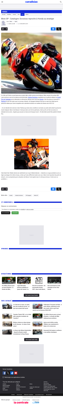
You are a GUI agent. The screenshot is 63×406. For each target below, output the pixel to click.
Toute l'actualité (6, 301)
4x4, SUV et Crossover (21, 386)
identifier (23, 209)
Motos (31, 384)
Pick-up (17, 388)
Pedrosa (3, 101)
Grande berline (6, 386)
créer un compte (29, 209)
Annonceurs (19, 394)
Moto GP (36, 195)
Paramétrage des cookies (49, 389)
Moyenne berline (6, 385)
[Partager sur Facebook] (53, 28)
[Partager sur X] (59, 28)
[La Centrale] (21, 404)
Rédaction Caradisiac (28, 394)
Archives (45, 381)
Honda (4, 11)
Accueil (3, 14)
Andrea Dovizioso (33, 97)
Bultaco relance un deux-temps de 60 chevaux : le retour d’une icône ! (21, 324)
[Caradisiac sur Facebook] (4, 373)
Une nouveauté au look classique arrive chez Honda (53, 287)
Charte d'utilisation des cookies (50, 387)
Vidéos (26, 14)
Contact (13, 394)
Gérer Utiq (46, 390)
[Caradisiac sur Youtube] (15, 373)
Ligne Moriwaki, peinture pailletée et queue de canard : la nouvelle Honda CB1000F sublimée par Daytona (23, 287)
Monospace (5, 389)
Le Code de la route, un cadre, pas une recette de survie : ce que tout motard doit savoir (21, 306)
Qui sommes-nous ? (39, 394)
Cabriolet (18, 385)
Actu (23, 14)
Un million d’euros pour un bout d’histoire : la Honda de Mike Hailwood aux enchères (8, 287)
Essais (14, 14)
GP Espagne (28, 195)
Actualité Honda (6, 274)
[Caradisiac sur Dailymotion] (12, 373)
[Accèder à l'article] (9, 280)
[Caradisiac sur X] (8, 373)
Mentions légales (47, 384)
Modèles (9, 14)
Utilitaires (18, 389)
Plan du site (46, 383)
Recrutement (49, 394)
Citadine (4, 384)
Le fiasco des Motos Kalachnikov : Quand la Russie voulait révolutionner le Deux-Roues (22, 332)
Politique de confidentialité (49, 386)
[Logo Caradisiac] (31, 3)
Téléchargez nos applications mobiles (14, 377)
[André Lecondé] (3, 25)
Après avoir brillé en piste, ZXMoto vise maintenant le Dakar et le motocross (51, 324)
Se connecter (5, 212)
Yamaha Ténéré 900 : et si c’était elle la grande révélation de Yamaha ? (22, 316)
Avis (19, 14)
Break (4, 388)
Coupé (17, 384)
